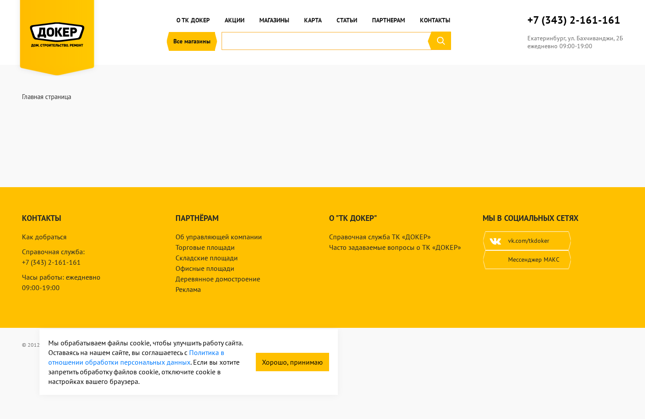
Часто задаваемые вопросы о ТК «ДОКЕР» (395, 247)
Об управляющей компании (219, 236)
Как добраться (44, 236)
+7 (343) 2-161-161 (573, 20)
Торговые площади (205, 247)
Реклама (188, 289)
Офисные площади (205, 268)
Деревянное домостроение (218, 278)
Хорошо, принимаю (292, 362)
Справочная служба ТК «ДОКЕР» (380, 236)
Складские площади (207, 257)
